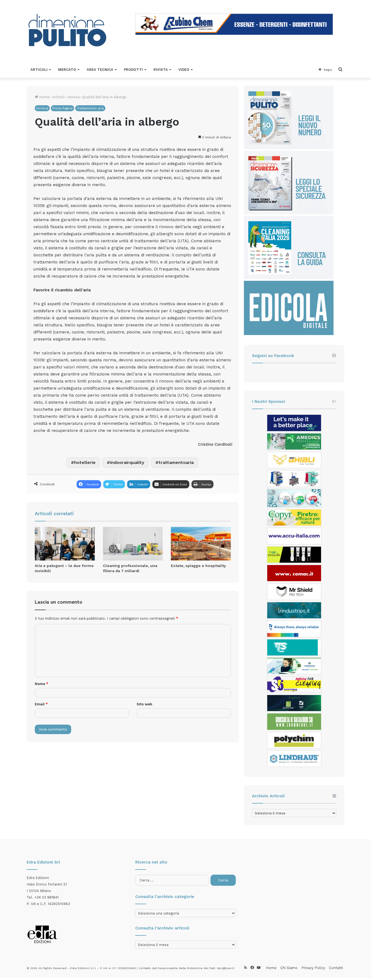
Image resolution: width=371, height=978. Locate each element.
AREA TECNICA (100, 70)
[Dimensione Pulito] (67, 31)
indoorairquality (127, 462)
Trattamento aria (90, 108)
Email (41, 704)
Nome (41, 684)
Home (44, 97)
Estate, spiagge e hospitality (198, 565)
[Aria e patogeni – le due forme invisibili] (65, 543)
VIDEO (183, 70)
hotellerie (85, 462)
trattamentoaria (176, 462)
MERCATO (67, 70)
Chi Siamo (289, 968)
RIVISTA (160, 70)
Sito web (144, 704)
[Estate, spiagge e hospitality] (201, 543)
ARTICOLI (39, 70)
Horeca (73, 97)
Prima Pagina (62, 108)
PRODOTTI (133, 70)
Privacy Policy (313, 968)
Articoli (58, 97)
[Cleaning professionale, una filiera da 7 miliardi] (133, 543)
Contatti (336, 968)
